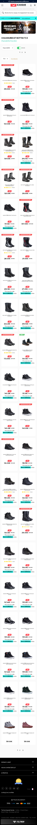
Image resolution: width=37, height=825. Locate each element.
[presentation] (3, 1)
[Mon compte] (31, 5)
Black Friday (4, 812)
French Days (24, 810)
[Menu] (2, 5)
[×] (35, 18)
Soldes (17, 810)
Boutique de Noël (14, 812)
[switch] (19, 48)
